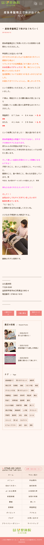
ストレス (8, 420)
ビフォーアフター (10, 425)
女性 (20, 415)
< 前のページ (8, 313)
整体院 (14, 415)
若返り (7, 400)
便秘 (31, 425)
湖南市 (32, 380)
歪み (25, 425)
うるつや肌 (29, 385)
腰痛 (25, 405)
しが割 (25, 410)
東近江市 (8, 385)
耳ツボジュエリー (23, 390)
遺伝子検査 (8, 410)
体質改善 (15, 400)
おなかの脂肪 (9, 405)
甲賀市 (7, 415)
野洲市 (22, 395)
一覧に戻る (22, 313)
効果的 (16, 395)
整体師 (22, 400)
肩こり (32, 405)
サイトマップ (33, 523)
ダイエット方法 (10, 390)
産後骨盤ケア (9, 380)
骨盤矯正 (8, 395)
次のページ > (36, 313)
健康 (32, 390)
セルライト (23, 420)
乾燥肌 (16, 385)
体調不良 (19, 405)
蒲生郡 (29, 395)
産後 (25, 415)
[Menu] (40, 3)
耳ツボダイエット (21, 380)
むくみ (32, 415)
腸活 (35, 395)
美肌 (21, 385)
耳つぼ (16, 420)
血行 (20, 425)
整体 (28, 400)
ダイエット (33, 410)
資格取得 (17, 410)
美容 (36, 385)
